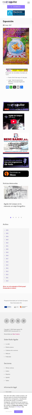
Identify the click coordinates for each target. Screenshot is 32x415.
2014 (7, 268)
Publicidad (8, 356)
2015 (7, 265)
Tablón (7, 380)
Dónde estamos (10, 347)
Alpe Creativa (16, 334)
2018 (7, 255)
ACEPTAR (18, 411)
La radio (8, 344)
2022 (7, 243)
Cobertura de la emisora (12, 350)
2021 (7, 246)
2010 (7, 281)
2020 (7, 249)
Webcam (8, 353)
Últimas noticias (10, 368)
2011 (7, 277)
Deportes (8, 374)
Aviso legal (8, 391)
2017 (7, 258)
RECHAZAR (9, 411)
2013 (7, 271)
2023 (7, 239)
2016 (7, 262)
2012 (7, 274)
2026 (7, 230)
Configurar (19, 407)
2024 (7, 236)
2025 (7, 233)
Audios (7, 371)
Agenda (8, 377)
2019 (7, 252)
